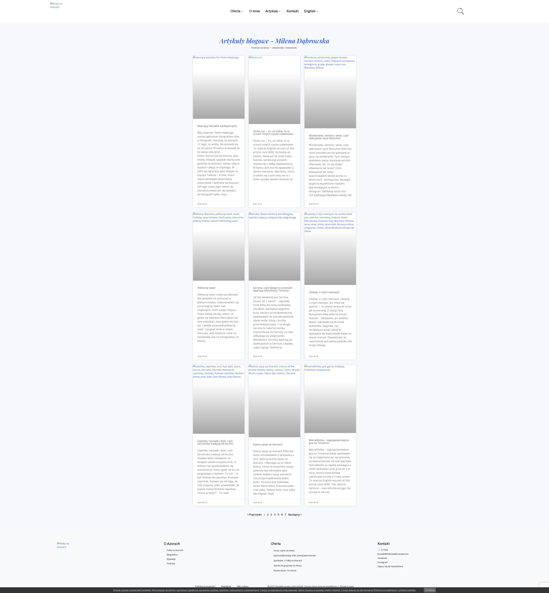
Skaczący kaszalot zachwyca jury (217, 126)
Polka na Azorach (175, 550)
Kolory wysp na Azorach (267, 444)
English (309, 11)
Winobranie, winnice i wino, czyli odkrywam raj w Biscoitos (329, 137)
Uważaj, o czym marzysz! (324, 292)
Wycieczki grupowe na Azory (288, 565)
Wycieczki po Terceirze (285, 570)
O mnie (254, 11)
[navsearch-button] (460, 11)
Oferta (235, 11)
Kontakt (293, 11)
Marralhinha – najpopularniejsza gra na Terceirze (329, 441)
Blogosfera (172, 554)
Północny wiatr (206, 287)
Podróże (171, 563)
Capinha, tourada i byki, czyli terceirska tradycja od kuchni (215, 442)
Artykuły (271, 11)
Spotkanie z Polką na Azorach (288, 560)
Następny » (295, 514)
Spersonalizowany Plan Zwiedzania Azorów (295, 555)
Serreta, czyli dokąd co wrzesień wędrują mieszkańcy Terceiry (272, 289)
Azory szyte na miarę (284, 550)
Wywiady (171, 559)
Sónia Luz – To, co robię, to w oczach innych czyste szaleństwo (273, 132)
